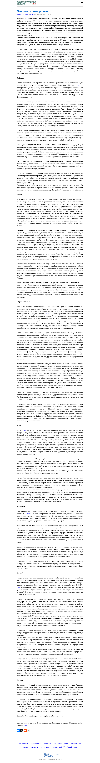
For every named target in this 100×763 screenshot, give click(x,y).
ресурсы (47, 743)
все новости (23, 743)
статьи (26, 14)
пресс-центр (45, 747)
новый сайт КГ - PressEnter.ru (65, 747)
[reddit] (25, 730)
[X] (21, 730)
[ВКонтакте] (18, 730)
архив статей (36, 743)
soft (25, 725)
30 (36, 14)
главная (19, 14)
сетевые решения (61, 743)
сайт (79, 85)
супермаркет (76, 743)
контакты (34, 747)
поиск (25, 747)
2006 (32, 14)
